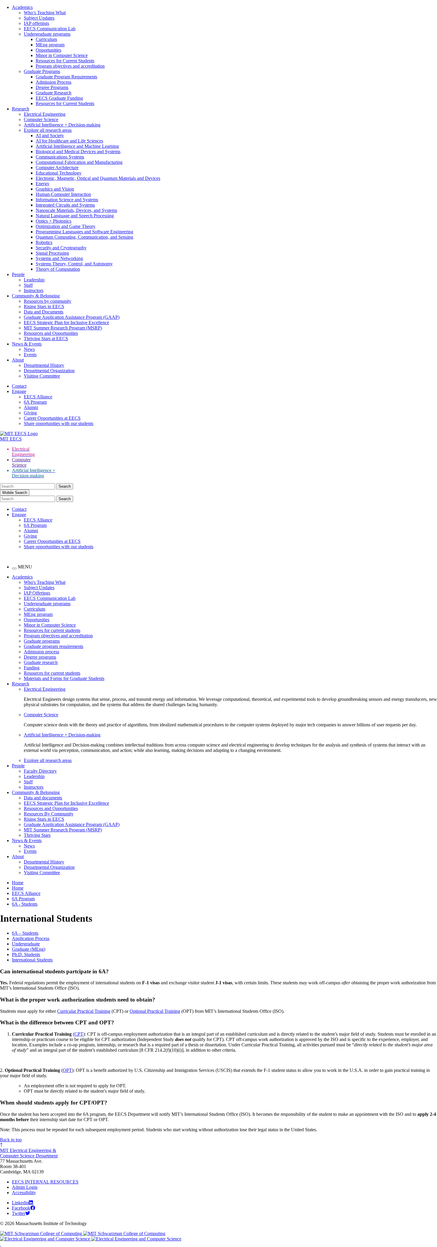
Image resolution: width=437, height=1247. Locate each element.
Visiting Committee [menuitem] (42, 872)
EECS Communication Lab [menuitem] (50, 598)
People (18, 274)
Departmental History (44, 365)
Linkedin (20, 1202)
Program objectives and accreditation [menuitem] (58, 635)
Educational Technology (58, 172)
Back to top (11, 1139)
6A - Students (24, 904)
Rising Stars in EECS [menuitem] (44, 819)
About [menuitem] (18, 856)
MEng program (50, 44)
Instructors (33, 290)
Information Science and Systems (67, 199)
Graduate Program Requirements (66, 76)
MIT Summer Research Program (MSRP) (63, 327)
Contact (19, 386)
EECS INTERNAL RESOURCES (45, 1181)
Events (30, 354)
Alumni (31, 407)
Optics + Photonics (53, 221)
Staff (28, 285)
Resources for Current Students (65, 60)
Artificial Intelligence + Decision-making (62, 124)
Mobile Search (14, 492)
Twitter (18, 1213)
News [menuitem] (29, 845)
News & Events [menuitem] (27, 840)
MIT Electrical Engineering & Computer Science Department (29, 1153)
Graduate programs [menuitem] (42, 641)
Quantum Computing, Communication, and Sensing (84, 237)
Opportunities (48, 50)
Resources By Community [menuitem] (48, 813)
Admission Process (53, 82)
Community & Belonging (36, 295)
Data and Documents (43, 311)
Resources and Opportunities (51, 333)
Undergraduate (26, 943)
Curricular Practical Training (83, 1011)
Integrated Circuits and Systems (65, 204)
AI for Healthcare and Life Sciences (69, 140)
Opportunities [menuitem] (36, 619)
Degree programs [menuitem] (40, 657)
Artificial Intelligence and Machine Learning (77, 146)
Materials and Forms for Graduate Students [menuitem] (64, 678)
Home (17, 888)
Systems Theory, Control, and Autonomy (74, 263)
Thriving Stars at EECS (46, 338)
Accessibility (24, 1192)
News (29, 349)
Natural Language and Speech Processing (75, 215)
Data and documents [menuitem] (43, 797)
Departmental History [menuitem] (44, 861)
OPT (67, 1070)
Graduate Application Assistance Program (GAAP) (72, 317)
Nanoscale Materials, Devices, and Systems (76, 210)
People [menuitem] (18, 765)
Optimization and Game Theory (65, 226)
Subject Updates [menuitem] (39, 587)
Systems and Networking (59, 258)
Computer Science (41, 119)
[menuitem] (230, 689)
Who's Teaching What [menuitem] (44, 582)
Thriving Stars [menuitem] (37, 835)
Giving (30, 412)
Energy (42, 183)
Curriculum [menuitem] (34, 608)
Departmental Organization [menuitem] (49, 867)
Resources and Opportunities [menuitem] (51, 808)
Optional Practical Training (155, 1011)
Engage (19, 391)
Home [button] (17, 882)
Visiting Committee (42, 375)
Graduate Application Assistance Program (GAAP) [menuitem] (72, 824)
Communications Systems (60, 156)
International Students (32, 959)
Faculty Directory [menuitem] (40, 771)
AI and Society (50, 135)
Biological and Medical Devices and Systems (78, 151)
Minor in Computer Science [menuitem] (50, 625)
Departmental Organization (49, 370)
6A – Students (25, 933)
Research (20, 108)
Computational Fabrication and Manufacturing (79, 162)
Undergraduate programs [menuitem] (47, 603)
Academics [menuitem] (22, 576)
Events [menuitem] (30, 851)
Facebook (21, 1207)
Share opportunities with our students (58, 423)
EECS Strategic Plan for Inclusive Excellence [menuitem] (66, 803)
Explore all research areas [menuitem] (48, 760)
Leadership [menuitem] (34, 776)
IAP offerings (36, 23)
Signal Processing (52, 253)
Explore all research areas (48, 130)
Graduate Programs (42, 71)
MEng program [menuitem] (38, 614)
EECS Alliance (38, 396)
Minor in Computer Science (62, 55)
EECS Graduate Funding (59, 98)
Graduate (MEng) (28, 949)
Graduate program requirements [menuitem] (53, 646)
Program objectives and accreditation (70, 66)
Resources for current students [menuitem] (52, 630)
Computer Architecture (57, 167)
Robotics (44, 242)
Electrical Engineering (44, 114)
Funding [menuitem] (32, 667)
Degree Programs (52, 87)
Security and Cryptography (61, 247)
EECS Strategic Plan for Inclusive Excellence (66, 322)
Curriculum (46, 39)
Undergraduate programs (47, 34)
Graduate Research (53, 92)
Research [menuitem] (20, 683)
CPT (78, 1034)
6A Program (35, 402)
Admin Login (24, 1187)
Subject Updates (39, 17)
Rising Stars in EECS (44, 306)
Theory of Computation (58, 269)
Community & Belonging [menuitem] (36, 792)
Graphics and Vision (55, 188)
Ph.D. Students (26, 954)
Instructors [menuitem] (33, 787)
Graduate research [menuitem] (41, 662)
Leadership (34, 279)
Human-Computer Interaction (63, 194)
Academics (22, 7)
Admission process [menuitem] (41, 651)
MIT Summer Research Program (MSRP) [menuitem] (63, 829)
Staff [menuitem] (28, 781)
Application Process (30, 938)
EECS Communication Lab (50, 28)
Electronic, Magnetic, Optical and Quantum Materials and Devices (98, 178)
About (18, 359)
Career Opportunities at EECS (52, 418)
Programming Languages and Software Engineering (84, 231)
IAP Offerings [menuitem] (37, 592)
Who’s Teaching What (45, 12)
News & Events (27, 343)
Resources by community (47, 301)
